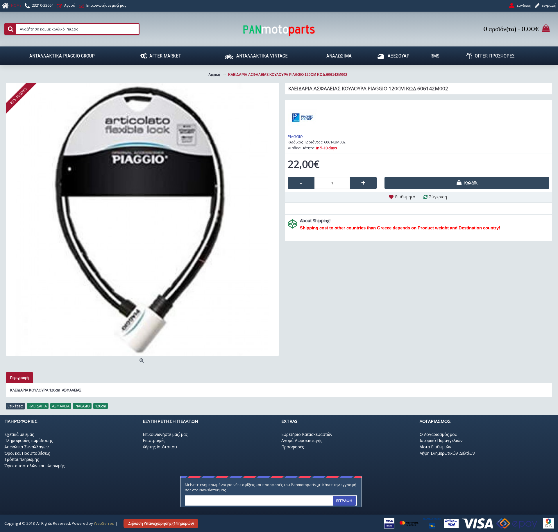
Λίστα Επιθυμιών (435, 447)
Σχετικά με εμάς (19, 434)
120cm (100, 406)
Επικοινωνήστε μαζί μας (165, 434)
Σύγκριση (438, 197)
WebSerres (104, 523)
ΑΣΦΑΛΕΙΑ (60, 406)
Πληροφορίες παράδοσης (28, 440)
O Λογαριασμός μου (438, 434)
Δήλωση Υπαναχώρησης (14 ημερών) (161, 523)
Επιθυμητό (405, 197)
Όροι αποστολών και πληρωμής (34, 465)
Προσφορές (292, 447)
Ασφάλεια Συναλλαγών (26, 447)
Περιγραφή (19, 377)
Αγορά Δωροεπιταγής (301, 440)
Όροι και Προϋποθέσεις (27, 453)
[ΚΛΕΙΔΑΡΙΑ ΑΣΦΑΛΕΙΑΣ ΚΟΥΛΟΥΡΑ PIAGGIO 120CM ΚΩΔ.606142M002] (142, 219)
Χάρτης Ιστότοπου (160, 447)
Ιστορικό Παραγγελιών (441, 440)
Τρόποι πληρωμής (21, 459)
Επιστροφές (154, 440)
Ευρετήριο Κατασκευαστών (306, 434)
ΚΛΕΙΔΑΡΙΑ (38, 406)
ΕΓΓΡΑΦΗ (344, 500)
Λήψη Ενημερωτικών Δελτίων (447, 453)
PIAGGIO (295, 136)
